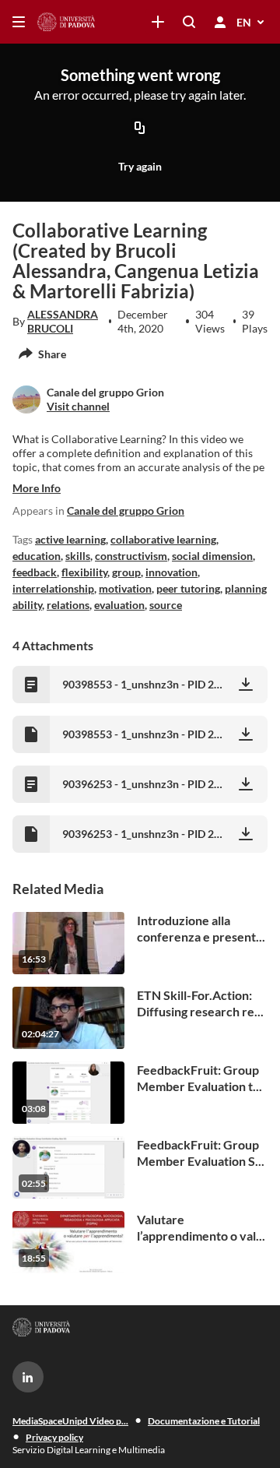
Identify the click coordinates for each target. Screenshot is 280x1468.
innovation (171, 572)
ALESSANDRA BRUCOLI (62, 321)
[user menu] (220, 21)
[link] (157, 21)
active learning (70, 539)
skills (77, 555)
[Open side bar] (18, 21)
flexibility (84, 572)
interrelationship (53, 588)
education (36, 555)
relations (68, 604)
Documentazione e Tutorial (204, 1421)
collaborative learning (163, 539)
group (126, 572)
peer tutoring (188, 588)
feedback (34, 572)
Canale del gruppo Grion (125, 510)
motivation (125, 588)
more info (36, 488)
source (165, 604)
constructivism (131, 555)
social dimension (212, 555)
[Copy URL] (140, 128)
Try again (140, 166)
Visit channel (78, 406)
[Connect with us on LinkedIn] (28, 1376)
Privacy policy (54, 1437)
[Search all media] (189, 21)
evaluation (119, 604)
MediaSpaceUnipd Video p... (70, 1421)
